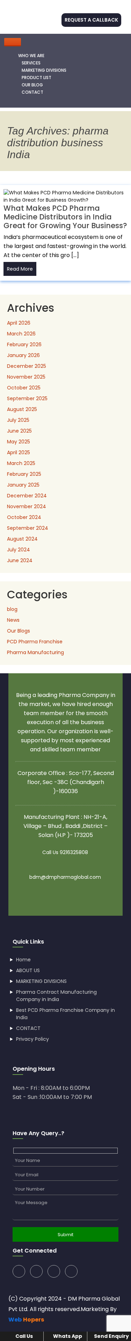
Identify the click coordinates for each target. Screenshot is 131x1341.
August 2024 (22, 538)
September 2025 (27, 398)
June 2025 (19, 430)
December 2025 (26, 366)
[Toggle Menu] (12, 42)
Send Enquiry (111, 1336)
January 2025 (23, 484)
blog (12, 609)
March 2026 (21, 333)
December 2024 (27, 495)
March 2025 (21, 463)
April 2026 (18, 322)
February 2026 (24, 344)
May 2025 (18, 441)
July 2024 (18, 549)
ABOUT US (28, 970)
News (13, 620)
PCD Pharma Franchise (35, 641)
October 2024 (24, 517)
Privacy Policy (32, 1039)
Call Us (23, 1336)
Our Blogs (18, 630)
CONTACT (32, 92)
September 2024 (27, 528)
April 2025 (18, 452)
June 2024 (19, 560)
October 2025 (24, 387)
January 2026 (23, 355)
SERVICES (31, 63)
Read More (20, 268)
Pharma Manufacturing (35, 652)
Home (23, 959)
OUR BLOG (32, 85)
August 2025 (22, 409)
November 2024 (26, 506)
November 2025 (26, 376)
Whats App (67, 1336)
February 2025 (24, 474)
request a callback (91, 19)
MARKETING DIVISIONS (44, 70)
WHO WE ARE (31, 56)
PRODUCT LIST (36, 77)
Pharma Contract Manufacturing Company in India (56, 996)
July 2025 (18, 420)
